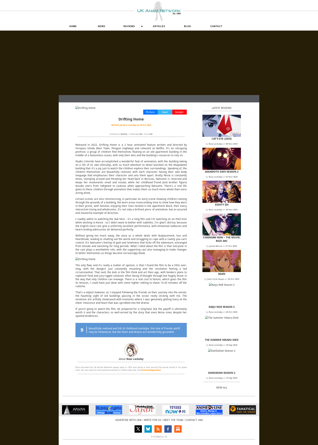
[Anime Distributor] (75, 413)
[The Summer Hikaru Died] (221, 317)
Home (73, 26)
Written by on (131, 125)
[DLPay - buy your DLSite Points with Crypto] (109, 413)
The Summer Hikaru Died (222, 339)
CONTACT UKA (194, 420)
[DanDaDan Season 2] (221, 350)
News (101, 26)
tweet (165, 112)
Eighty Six (222, 204)
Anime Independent (151, 370)
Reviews (129, 26)
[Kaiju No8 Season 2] (222, 284)
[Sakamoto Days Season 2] (221, 169)
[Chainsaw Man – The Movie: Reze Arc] (221, 234)
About (131, 359)
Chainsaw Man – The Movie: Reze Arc (222, 239)
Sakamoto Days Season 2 (222, 171)
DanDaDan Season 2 (221, 372)
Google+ (179, 112)
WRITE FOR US (152, 420)
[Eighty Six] (221, 202)
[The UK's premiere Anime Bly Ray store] (209, 413)
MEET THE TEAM (173, 420)
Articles (159, 26)
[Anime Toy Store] (175, 413)
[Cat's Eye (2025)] (221, 136)
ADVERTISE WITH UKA (128, 420)
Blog (187, 26)
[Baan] (221, 271)
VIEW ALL (221, 387)
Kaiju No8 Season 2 (222, 307)
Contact (216, 26)
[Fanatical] (242, 413)
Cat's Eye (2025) (222, 138)
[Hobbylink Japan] (142, 413)
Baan (221, 274)
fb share (150, 112)
